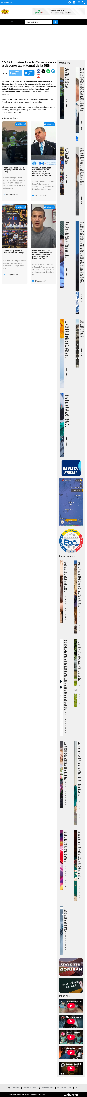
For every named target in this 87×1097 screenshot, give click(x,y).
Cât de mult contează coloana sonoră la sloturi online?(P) (65, 846)
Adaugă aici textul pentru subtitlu (62, 84)
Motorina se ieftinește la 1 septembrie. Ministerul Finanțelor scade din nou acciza (67, 410)
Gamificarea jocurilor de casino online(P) (65, 920)
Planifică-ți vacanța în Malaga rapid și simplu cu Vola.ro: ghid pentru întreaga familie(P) (79, 584)
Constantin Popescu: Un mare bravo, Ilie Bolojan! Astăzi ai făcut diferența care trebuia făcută (67, 240)
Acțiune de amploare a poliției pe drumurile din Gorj (14, 170)
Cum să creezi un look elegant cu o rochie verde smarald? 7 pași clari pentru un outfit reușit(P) (79, 769)
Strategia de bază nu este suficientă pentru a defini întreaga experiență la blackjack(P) (79, 855)
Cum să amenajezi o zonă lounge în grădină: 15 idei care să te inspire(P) (79, 660)
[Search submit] (55, 22)
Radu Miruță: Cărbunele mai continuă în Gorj (82, 328)
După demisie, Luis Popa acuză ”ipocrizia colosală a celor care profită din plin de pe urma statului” (42, 255)
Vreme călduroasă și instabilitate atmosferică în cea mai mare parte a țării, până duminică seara (67, 339)
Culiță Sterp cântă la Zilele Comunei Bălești (14, 252)
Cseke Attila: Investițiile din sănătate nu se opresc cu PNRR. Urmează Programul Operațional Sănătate (43, 172)
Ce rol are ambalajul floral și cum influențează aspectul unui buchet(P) (65, 761)
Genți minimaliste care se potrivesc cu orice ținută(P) (65, 576)
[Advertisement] (43, 41)
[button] (12, 21)
